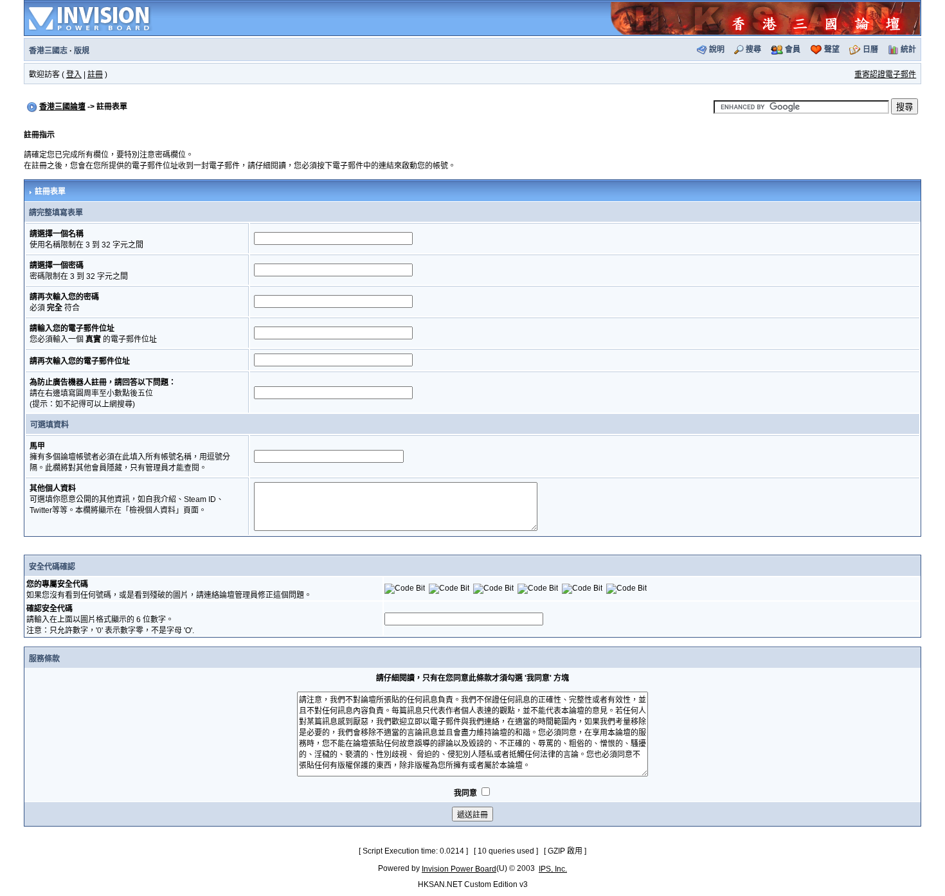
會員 (792, 49)
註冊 (95, 74)
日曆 (870, 49)
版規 (81, 50)
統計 (908, 49)
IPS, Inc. (553, 869)
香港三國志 (48, 50)
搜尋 (753, 49)
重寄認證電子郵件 (885, 74)
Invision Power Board (459, 869)
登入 (74, 74)
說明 (716, 49)
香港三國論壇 (62, 106)
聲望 (832, 49)
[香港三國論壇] (765, 17)
